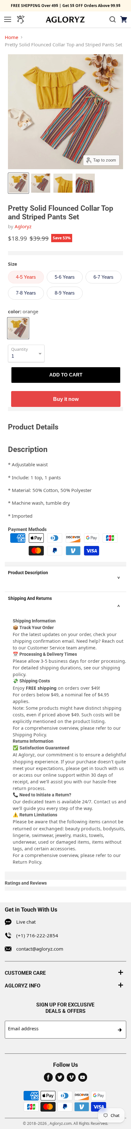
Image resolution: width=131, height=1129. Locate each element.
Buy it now (66, 399)
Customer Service (46, 648)
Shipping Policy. (30, 735)
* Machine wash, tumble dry (39, 503)
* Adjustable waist (28, 464)
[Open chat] (20, 19)
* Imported (20, 516)
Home (11, 37)
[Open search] (112, 19)
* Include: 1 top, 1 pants (34, 477)
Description (27, 449)
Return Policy (27, 862)
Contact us (105, 802)
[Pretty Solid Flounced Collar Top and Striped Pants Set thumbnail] (18, 183)
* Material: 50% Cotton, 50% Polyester (50, 490)
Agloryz (23, 226)
